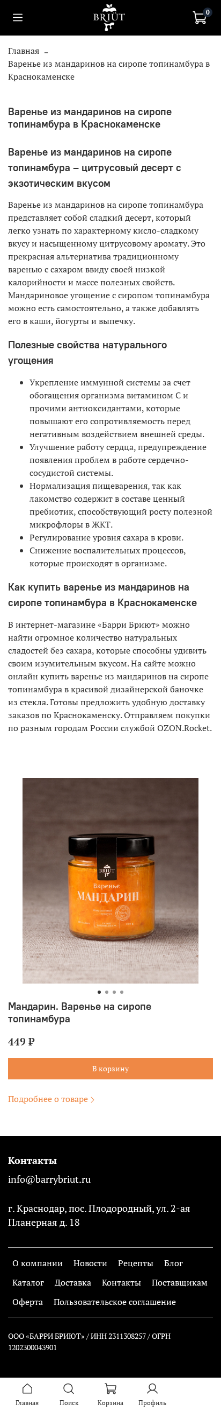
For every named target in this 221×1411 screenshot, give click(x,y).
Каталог (28, 1282)
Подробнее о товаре (48, 1099)
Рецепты (135, 1263)
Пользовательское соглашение (115, 1302)
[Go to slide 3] (114, 992)
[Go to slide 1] (99, 992)
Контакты (121, 1282)
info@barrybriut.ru (49, 1179)
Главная (23, 51)
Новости (90, 1263)
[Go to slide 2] (106, 992)
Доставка (73, 1282)
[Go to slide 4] (121, 992)
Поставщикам (180, 1282)
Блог (173, 1263)
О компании (37, 1263)
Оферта (27, 1302)
